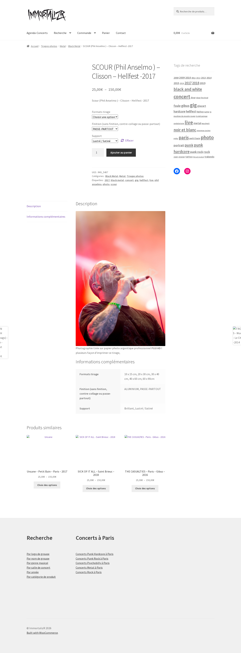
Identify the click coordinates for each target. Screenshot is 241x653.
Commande (84, 33)
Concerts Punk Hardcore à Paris (94, 554)
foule (177, 106)
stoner (181, 156)
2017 (107, 180)
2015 (176, 83)
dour (193, 97)
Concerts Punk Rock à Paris (92, 558)
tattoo (189, 156)
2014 (208, 77)
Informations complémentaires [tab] (46, 216)
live (151, 180)
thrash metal (198, 157)
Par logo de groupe (38, 554)
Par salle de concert (38, 567)
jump (206, 111)
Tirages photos (49, 46)
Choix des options (47, 485)
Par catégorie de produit (41, 576)
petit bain (194, 138)
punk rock (196, 152)
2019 (202, 83)
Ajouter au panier (121, 152)
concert (129, 180)
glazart (201, 106)
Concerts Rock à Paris (89, 572)
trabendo (209, 156)
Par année (33, 572)
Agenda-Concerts (37, 33)
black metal (117, 180)
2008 (176, 77)
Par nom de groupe (38, 558)
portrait (179, 145)
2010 (188, 77)
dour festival (202, 97)
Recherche (60, 33)
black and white (188, 89)
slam (176, 157)
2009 (182, 77)
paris (184, 137)
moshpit (206, 123)
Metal (63, 46)
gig (136, 180)
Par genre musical (37, 563)
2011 (193, 77)
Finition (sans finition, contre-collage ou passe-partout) (126, 124)
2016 (182, 83)
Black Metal (74, 46)
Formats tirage (101, 112)
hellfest (144, 180)
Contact (121, 33)
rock (207, 152)
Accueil (34, 46)
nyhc (176, 138)
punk (189, 145)
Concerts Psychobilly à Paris (93, 563)
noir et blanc (185, 129)
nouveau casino (203, 130)
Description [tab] (34, 206)
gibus (185, 106)
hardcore (179, 111)
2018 (195, 83)
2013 (203, 77)
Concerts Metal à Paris (89, 567)
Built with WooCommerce (42, 632)
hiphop (200, 111)
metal (197, 123)
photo (106, 184)
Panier (106, 33)
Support (97, 136)
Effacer (129, 140)
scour (114, 184)
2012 (198, 78)
